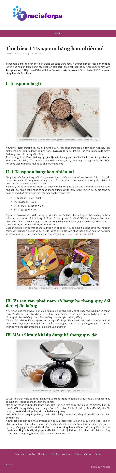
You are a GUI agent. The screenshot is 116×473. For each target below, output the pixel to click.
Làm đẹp (55, 454)
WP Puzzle (105, 466)
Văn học (87, 454)
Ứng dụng (42, 454)
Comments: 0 (37, 54)
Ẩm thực (66, 454)
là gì (21, 430)
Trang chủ (19, 454)
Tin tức (98, 454)
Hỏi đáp (26, 54)
